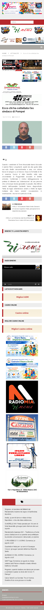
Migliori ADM (22, 297)
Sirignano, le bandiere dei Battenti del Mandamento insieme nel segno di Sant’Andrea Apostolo (21, 511)
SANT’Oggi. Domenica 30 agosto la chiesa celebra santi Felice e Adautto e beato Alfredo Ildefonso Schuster (20, 563)
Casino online (22, 313)
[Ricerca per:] (22, 22)
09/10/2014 (7, 117)
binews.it (17, 117)
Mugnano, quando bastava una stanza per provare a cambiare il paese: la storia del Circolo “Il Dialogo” (22, 572)
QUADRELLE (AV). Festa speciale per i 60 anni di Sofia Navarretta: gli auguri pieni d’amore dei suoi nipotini (21, 526)
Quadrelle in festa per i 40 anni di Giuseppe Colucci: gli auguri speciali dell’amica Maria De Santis (21, 549)
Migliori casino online (23, 329)
